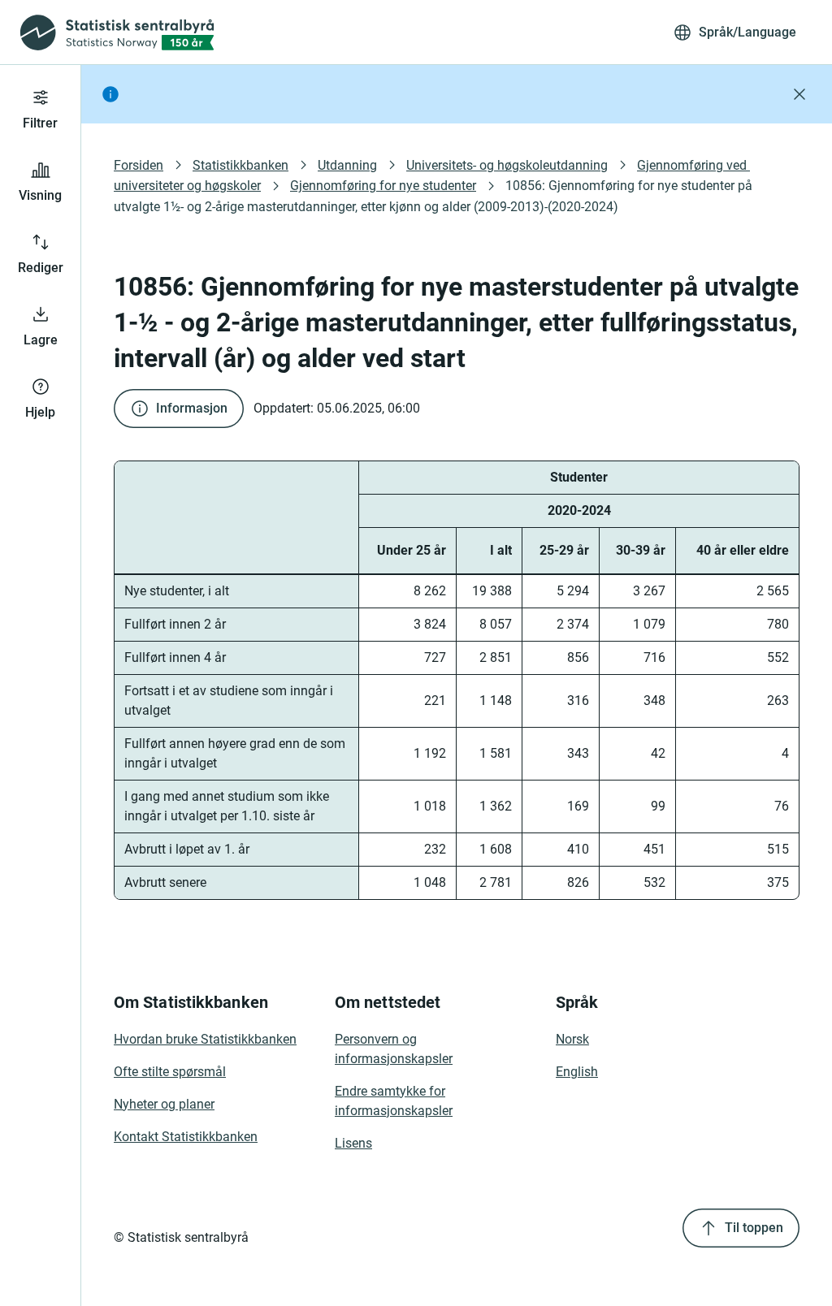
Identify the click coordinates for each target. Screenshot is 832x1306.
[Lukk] (799, 94)
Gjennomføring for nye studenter (383, 185)
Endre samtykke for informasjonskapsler (394, 1100)
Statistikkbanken (240, 165)
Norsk (572, 1039)
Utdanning (347, 165)
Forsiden (138, 165)
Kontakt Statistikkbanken (186, 1136)
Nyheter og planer (164, 1104)
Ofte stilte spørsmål (170, 1071)
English (577, 1071)
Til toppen (754, 1227)
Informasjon (192, 408)
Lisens (353, 1143)
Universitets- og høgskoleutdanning (507, 165)
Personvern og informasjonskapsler (394, 1048)
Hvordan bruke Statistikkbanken (205, 1039)
